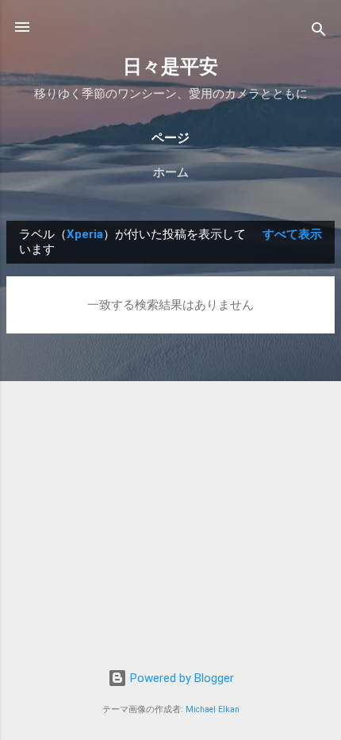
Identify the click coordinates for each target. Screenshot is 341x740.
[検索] (318, 32)
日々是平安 (170, 67)
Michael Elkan (212, 709)
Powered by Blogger (180, 678)
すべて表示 (292, 234)
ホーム (171, 172)
